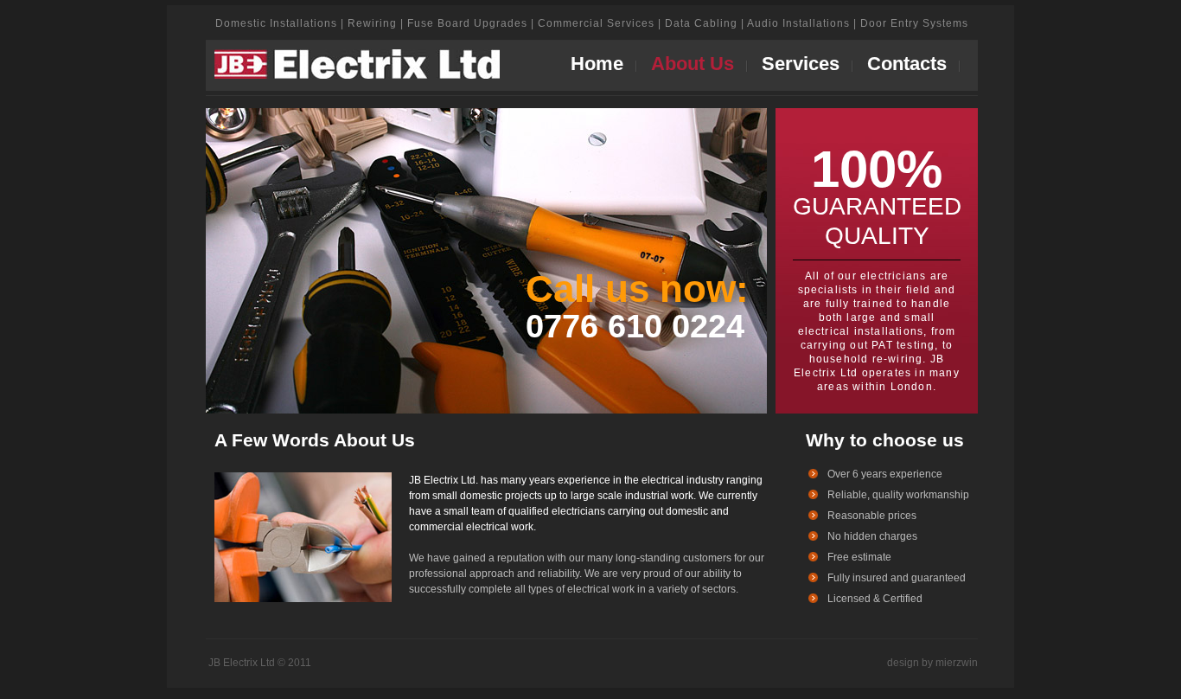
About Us (692, 63)
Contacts (907, 63)
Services (800, 63)
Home (597, 63)
